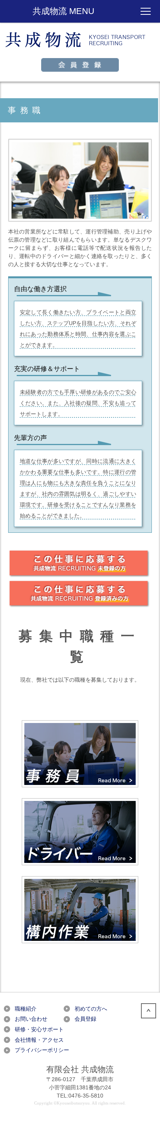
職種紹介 (26, 1009)
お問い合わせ (31, 1019)
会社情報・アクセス (39, 1040)
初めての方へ (91, 1009)
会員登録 (85, 1019)
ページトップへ (148, 1010)
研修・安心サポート (39, 1029)
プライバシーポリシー (42, 1050)
